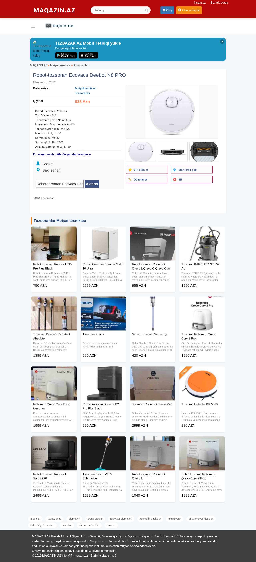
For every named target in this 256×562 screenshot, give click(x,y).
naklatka (67, 525)
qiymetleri (74, 518)
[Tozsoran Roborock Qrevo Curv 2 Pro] (202, 301)
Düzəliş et (140, 179)
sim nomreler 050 (89, 525)
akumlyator (174, 518)
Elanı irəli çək (187, 169)
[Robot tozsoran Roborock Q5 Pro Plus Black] (54, 232)
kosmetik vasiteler (150, 518)
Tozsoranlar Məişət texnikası (60, 221)
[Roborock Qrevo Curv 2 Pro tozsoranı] (54, 371)
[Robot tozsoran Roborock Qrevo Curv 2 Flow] (202, 441)
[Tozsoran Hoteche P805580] (202, 371)
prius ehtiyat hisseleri (201, 518)
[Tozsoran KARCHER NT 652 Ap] (202, 232)
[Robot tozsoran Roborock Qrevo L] (152, 441)
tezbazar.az (54, 518)
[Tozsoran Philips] (103, 301)
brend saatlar (95, 518)
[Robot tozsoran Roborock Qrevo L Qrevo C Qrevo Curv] (152, 232)
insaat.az (200, 2)
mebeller (35, 518)
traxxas (111, 525)
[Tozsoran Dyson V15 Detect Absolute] (54, 301)
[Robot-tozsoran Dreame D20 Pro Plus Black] (103, 371)
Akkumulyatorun (45, 146)
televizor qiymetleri (121, 518)
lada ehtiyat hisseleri (42, 525)
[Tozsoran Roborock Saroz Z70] (152, 371)
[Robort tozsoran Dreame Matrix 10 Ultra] (103, 232)
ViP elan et (141, 169)
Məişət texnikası (60, 65)
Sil (180, 179)
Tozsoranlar (81, 65)
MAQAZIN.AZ (38, 65)
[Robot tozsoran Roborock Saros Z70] (54, 441)
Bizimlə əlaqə (219, 2)
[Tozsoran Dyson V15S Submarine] (103, 441)
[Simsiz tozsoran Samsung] (152, 301)
